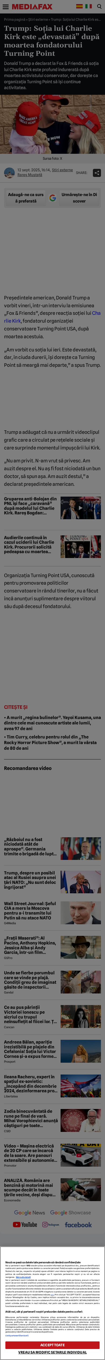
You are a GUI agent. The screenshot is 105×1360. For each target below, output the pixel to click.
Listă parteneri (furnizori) (17, 1335)
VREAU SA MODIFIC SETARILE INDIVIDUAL (52, 1352)
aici (52, 1294)
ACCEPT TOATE (52, 1345)
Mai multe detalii (23, 1277)
